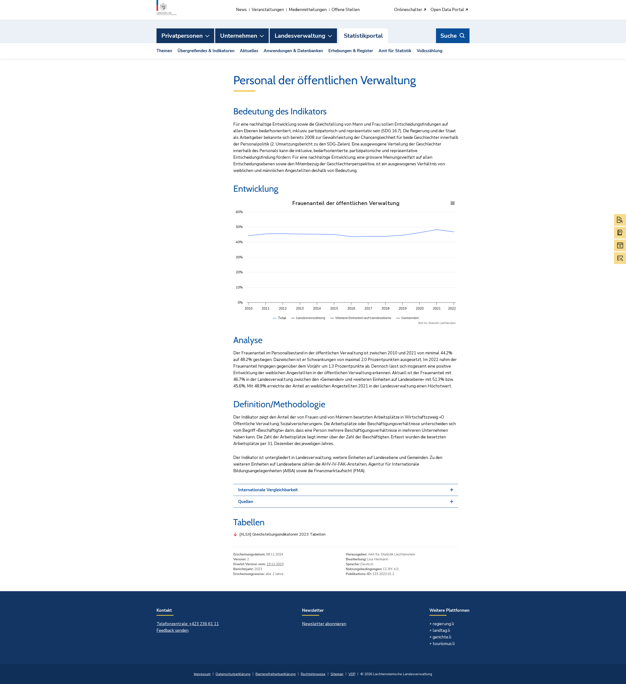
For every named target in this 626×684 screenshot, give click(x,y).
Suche (448, 36)
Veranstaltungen (268, 9)
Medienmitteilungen (308, 9)
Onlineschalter (408, 9)
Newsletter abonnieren (324, 624)
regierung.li (443, 624)
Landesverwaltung (300, 36)
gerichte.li (442, 637)
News (241, 9)
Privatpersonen (182, 36)
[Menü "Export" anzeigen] (452, 203)
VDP (351, 674)
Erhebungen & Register (350, 51)
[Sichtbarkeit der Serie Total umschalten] (279, 323)
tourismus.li (444, 644)
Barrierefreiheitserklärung (276, 674)
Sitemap (337, 674)
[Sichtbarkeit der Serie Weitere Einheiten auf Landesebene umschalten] (360, 323)
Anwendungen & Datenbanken (293, 51)
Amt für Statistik (395, 51)
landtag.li (441, 630)
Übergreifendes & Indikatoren (206, 51)
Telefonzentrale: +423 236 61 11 (187, 624)
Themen (164, 51)
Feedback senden (172, 630)
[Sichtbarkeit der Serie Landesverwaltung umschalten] (308, 323)
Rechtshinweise (313, 674)
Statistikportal (363, 36)
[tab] (345, 490)
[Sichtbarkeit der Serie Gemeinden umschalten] (407, 323)
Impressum (202, 674)
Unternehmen (238, 36)
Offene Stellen (346, 9)
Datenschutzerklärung (233, 674)
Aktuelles (249, 51)
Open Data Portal (448, 9)
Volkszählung (429, 51)
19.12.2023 (275, 564)
